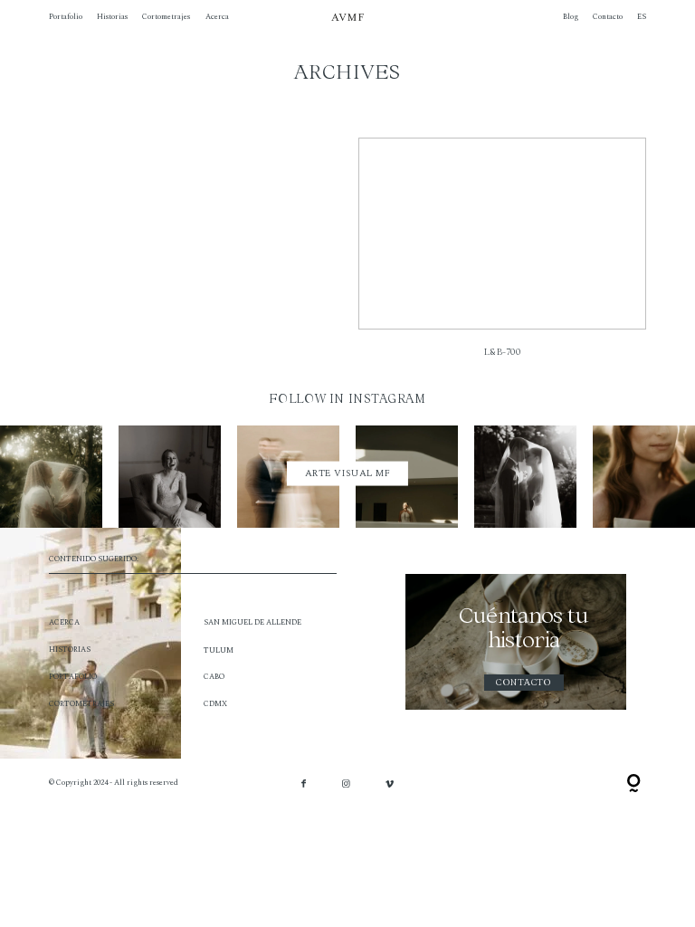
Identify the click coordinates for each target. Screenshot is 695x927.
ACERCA (64, 622)
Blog (570, 17)
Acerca (217, 17)
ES (641, 17)
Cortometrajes (166, 17)
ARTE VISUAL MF (348, 473)
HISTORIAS (69, 649)
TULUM (218, 650)
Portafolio (65, 17)
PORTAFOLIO (73, 677)
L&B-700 (502, 254)
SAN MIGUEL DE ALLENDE (252, 622)
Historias (112, 17)
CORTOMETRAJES (81, 704)
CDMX (215, 704)
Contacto (608, 17)
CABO (214, 677)
